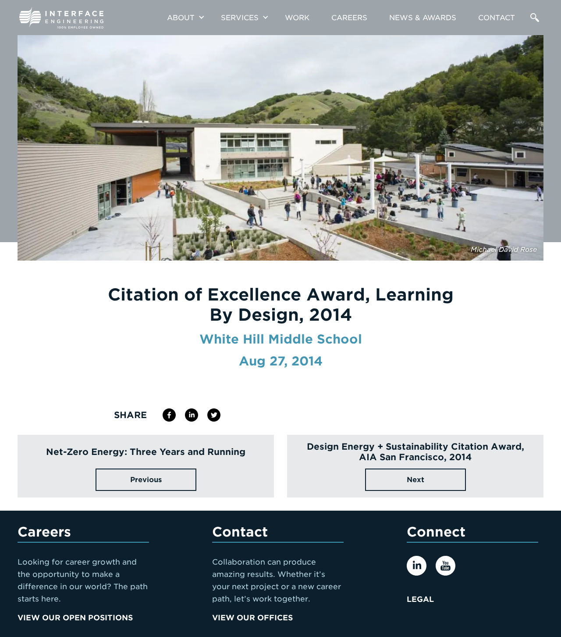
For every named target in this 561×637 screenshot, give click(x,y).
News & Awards (422, 18)
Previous (146, 480)
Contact (496, 18)
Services (240, 18)
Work (297, 18)
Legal (420, 599)
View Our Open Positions (75, 617)
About (181, 18)
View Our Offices (252, 617)
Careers (349, 18)
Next (415, 480)
